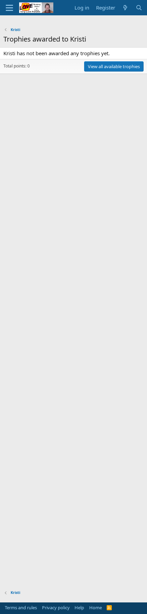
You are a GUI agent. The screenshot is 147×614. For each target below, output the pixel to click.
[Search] (139, 7)
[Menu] (9, 8)
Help (79, 607)
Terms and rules (21, 607)
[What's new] (125, 7)
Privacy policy (56, 607)
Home (95, 607)
